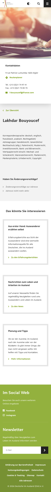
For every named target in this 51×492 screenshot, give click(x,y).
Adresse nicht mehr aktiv (17, 191)
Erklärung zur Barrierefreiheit (19, 465)
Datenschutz (37, 470)
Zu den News (17, 306)
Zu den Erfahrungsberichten (24, 257)
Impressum (40, 465)
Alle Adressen (25, 480)
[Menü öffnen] (47, 3)
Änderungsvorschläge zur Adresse (22, 187)
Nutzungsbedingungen (18, 470)
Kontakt (40, 475)
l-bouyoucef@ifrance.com (22, 92)
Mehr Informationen (20, 359)
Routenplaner (16, 77)
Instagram (11, 415)
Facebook (10, 410)
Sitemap (30, 475)
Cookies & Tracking (16, 475)
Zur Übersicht (12, 110)
